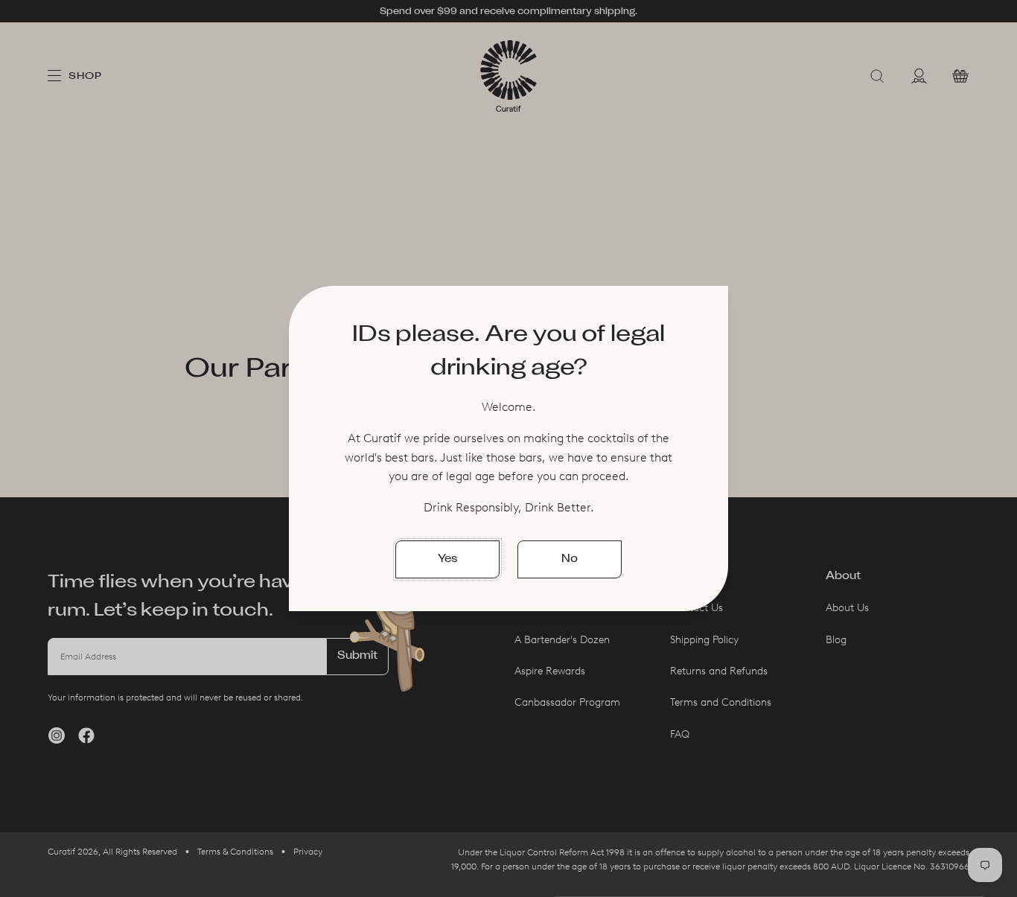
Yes (447, 559)
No (569, 559)
